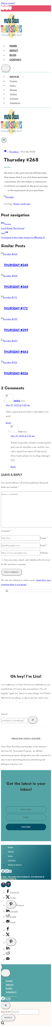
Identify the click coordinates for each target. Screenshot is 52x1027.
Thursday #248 (16, 265)
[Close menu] (1, 967)
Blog (12, 55)
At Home (14, 98)
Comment (6, 530)
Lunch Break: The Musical (12, 226)
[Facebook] (3, 8)
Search (4, 714)
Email (43, 545)
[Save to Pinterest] (11, 904)
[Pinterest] (10, 8)
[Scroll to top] (3, 884)
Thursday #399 (16, 330)
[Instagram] (7, 8)
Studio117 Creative (8, 879)
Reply (8, 422)
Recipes (13, 89)
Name (44, 538)
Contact (15, 59)
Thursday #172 (16, 308)
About (13, 50)
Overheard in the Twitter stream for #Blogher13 (23, 235)
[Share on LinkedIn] (8, 911)
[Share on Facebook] (8, 892)
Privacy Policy (15, 865)
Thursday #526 (16, 373)
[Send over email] (8, 922)
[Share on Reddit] (8, 916)
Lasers (13, 85)
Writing (13, 94)
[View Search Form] (5, 68)
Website (44, 552)
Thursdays (7, 167)
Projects (13, 81)
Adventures (15, 102)
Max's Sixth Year (21, 203)
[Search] (32, 720)
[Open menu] (3, 140)
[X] (6, 999)
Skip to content (8, 3)
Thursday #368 (16, 286)
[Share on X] (8, 897)
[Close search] (5, 1005)
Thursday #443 (16, 351)
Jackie (17, 400)
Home (13, 45)
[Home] (5, 151)
